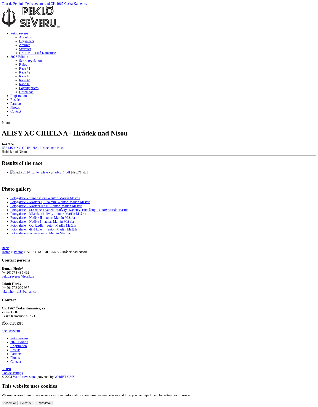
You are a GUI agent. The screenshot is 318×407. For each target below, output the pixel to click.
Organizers (26, 41)
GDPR (6, 369)
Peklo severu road (37, 3)
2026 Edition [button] (19, 57)
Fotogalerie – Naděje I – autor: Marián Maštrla (42, 221)
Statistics (25, 49)
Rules (23, 64)
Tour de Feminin (13, 3)
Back (5, 248)
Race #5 (24, 84)
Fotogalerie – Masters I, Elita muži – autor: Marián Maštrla (50, 202)
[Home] (29, 26)
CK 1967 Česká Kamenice (69, 3)
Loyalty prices (29, 88)
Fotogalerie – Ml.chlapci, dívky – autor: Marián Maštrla (48, 214)
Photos (15, 107)
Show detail (44, 403)
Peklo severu (19, 338)
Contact (15, 111)
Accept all (9, 403)
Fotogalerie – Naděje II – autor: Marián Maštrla (42, 217)
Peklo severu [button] (19, 33)
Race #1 (24, 68)
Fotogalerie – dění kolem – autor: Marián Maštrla (43, 229)
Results (15, 99)
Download (26, 92)
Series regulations (31, 60)
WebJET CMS (65, 377)
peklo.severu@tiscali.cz (18, 276)
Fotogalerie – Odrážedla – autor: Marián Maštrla (43, 225)
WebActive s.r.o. (24, 377)
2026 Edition (19, 342)
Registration (18, 96)
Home (6, 252)
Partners (15, 103)
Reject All (26, 403)
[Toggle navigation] (58, 27)
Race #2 (24, 72)
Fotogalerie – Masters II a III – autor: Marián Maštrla (46, 206)
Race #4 (24, 80)
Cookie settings (12, 373)
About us (25, 37)
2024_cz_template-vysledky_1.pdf (46, 172)
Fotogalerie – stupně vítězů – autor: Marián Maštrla (45, 198)
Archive (24, 45)
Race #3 (24, 76)
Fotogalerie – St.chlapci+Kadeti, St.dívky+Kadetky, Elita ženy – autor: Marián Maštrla (69, 210)
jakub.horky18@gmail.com (20, 291)
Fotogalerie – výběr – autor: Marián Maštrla (40, 233)
